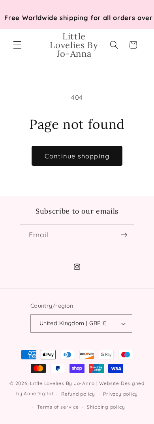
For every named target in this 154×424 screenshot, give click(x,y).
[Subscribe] (124, 235)
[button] (17, 44)
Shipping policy (106, 407)
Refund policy (78, 394)
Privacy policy (120, 394)
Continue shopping (77, 156)
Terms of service (58, 407)
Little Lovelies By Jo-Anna (62, 383)
